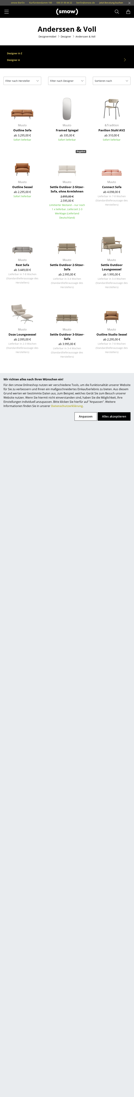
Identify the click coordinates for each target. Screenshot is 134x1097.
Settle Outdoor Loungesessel (112, 267)
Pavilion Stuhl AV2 (111, 130)
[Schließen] (129, 3)
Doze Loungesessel (22, 334)
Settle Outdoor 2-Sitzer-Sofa (67, 267)
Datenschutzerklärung (67, 406)
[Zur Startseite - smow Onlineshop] (67, 11)
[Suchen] (117, 12)
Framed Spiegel (67, 130)
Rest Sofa (22, 265)
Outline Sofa (22, 130)
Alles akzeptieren (114, 416)
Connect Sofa (111, 187)
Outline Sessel (22, 187)
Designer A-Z (14, 53)
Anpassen (86, 416)
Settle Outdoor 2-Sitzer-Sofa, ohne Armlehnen (67, 189)
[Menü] (6, 11)
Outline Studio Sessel (111, 334)
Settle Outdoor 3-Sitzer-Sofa (67, 336)
